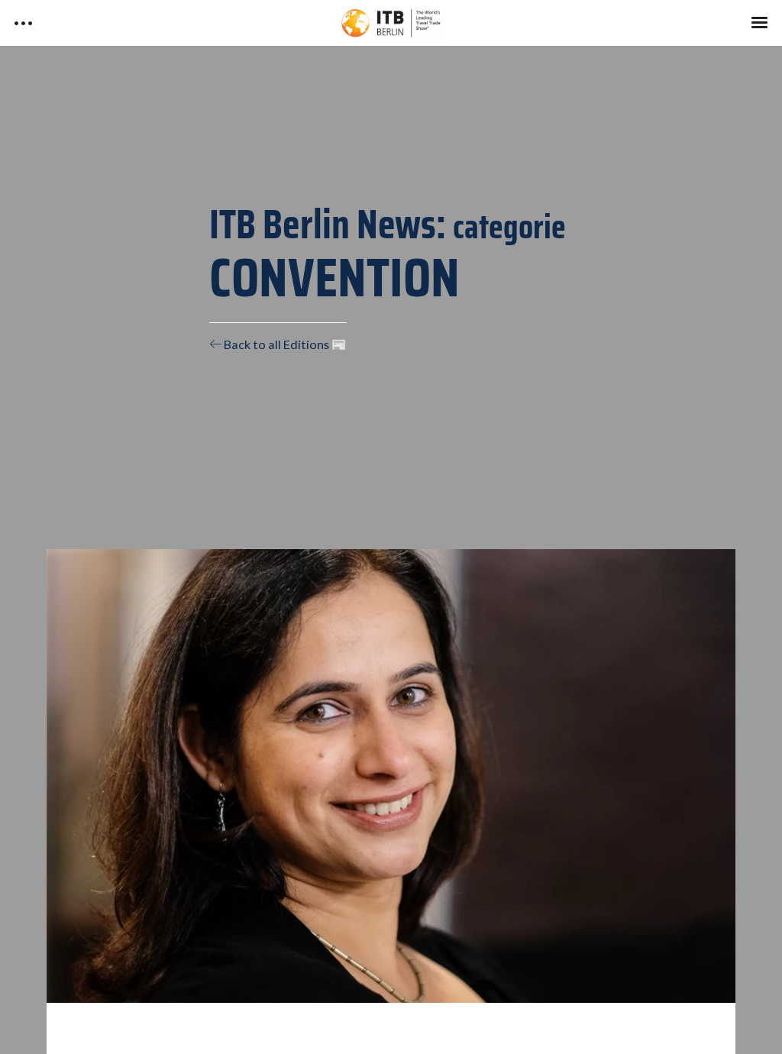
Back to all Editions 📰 (284, 344)
